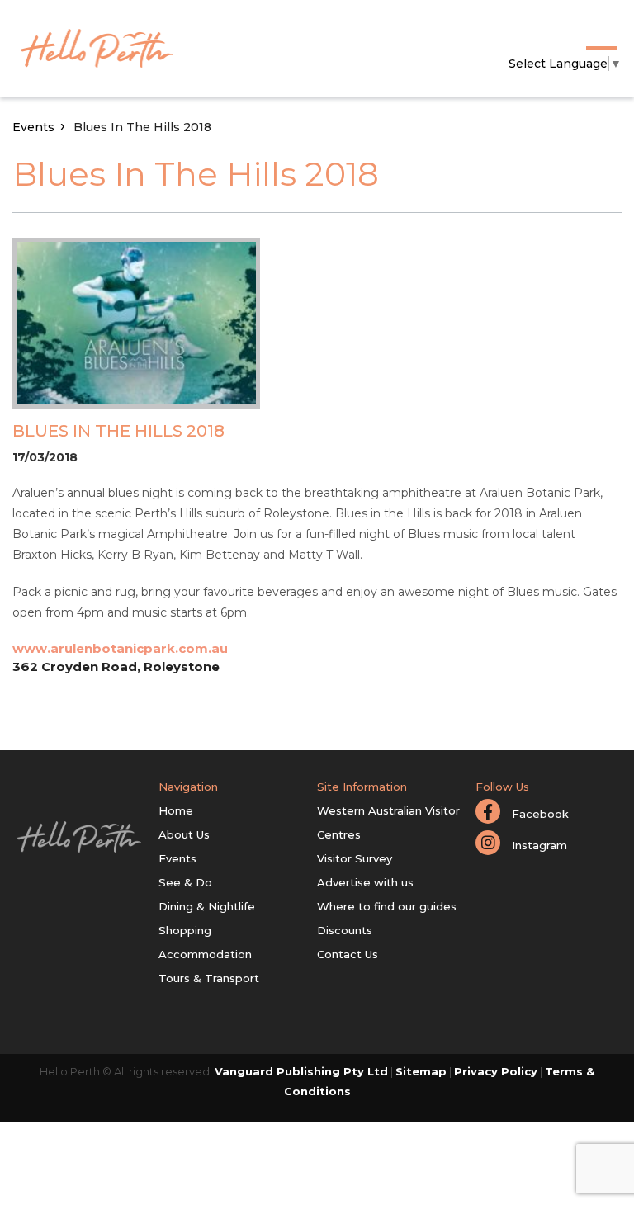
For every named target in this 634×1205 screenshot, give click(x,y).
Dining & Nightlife (206, 906)
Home (175, 810)
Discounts (344, 930)
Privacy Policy (495, 1071)
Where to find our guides (387, 906)
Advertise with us (365, 882)
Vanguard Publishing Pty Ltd (301, 1071)
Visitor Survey (354, 858)
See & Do (185, 882)
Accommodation (205, 954)
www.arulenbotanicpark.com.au (120, 648)
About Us (184, 834)
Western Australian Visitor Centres (388, 822)
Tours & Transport (208, 978)
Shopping (184, 930)
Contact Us (347, 954)
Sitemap (421, 1071)
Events (33, 127)
